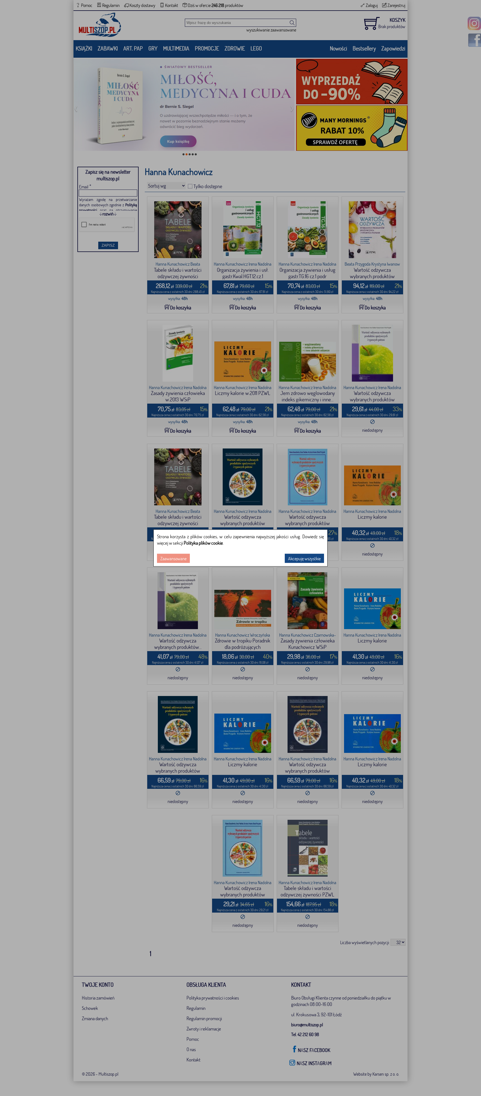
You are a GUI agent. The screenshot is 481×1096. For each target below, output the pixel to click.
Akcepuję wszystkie (304, 558)
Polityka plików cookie (203, 543)
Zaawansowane (173, 558)
